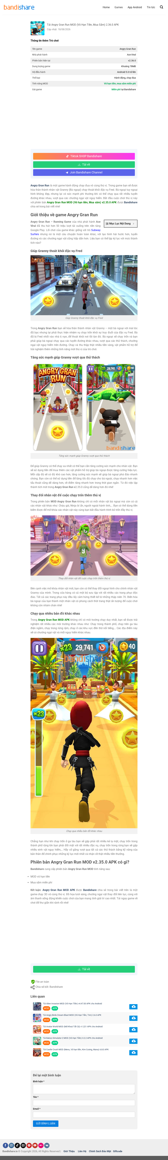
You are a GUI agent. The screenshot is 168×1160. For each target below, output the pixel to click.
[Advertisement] (84, 121)
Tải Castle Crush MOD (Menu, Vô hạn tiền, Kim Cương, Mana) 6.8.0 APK (76, 1049)
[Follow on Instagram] (11, 1145)
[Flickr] (41, 1145)
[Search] (162, 7)
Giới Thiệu (69, 1151)
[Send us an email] (23, 1145)
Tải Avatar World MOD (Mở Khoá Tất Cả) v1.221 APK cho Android (73, 1026)
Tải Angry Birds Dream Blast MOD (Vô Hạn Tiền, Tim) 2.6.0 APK (72, 1015)
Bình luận (38, 1081)
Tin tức (151, 7)
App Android (135, 7)
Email (36, 1108)
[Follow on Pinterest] (29, 1145)
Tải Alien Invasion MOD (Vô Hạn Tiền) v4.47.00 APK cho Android (72, 1003)
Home (106, 7)
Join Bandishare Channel (86, 172)
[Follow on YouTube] (35, 1145)
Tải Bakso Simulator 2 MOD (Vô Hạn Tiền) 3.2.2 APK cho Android (73, 1038)
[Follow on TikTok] (17, 1145)
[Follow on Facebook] (5, 1145)
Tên (35, 1097)
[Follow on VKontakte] (47, 1145)
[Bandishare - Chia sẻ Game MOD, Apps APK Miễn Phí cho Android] (18, 7)
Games (119, 7)
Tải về (86, 164)
